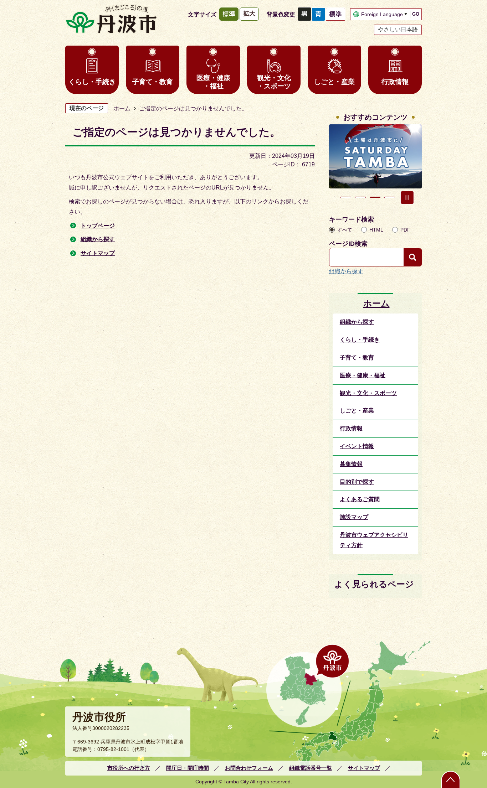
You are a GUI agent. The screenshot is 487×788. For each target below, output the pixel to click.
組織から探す (98, 239)
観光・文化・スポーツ (274, 82)
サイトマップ (98, 253)
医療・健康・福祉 (213, 82)
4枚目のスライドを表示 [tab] (390, 197)
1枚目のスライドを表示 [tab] (346, 197)
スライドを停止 (407, 197)
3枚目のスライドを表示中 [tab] (375, 197)
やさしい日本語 (398, 29)
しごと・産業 (334, 81)
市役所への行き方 (128, 768)
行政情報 (395, 81)
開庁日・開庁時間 (187, 768)
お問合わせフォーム (249, 768)
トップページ (98, 226)
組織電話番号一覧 (310, 768)
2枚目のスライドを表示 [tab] (360, 197)
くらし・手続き (92, 81)
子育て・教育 (152, 81)
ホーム (121, 108)
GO (415, 14)
